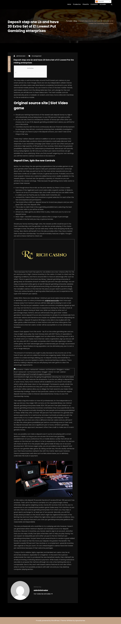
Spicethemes (80, 620)
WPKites (70, 620)
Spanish (101, 1)
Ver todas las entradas (42, 594)
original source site (52, 300)
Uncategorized (36, 56)
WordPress (55, 620)
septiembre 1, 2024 (9, 64)
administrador (21, 56)
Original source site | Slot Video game (31, 72)
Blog (75, 21)
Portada (69, 21)
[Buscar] (110, 4)
